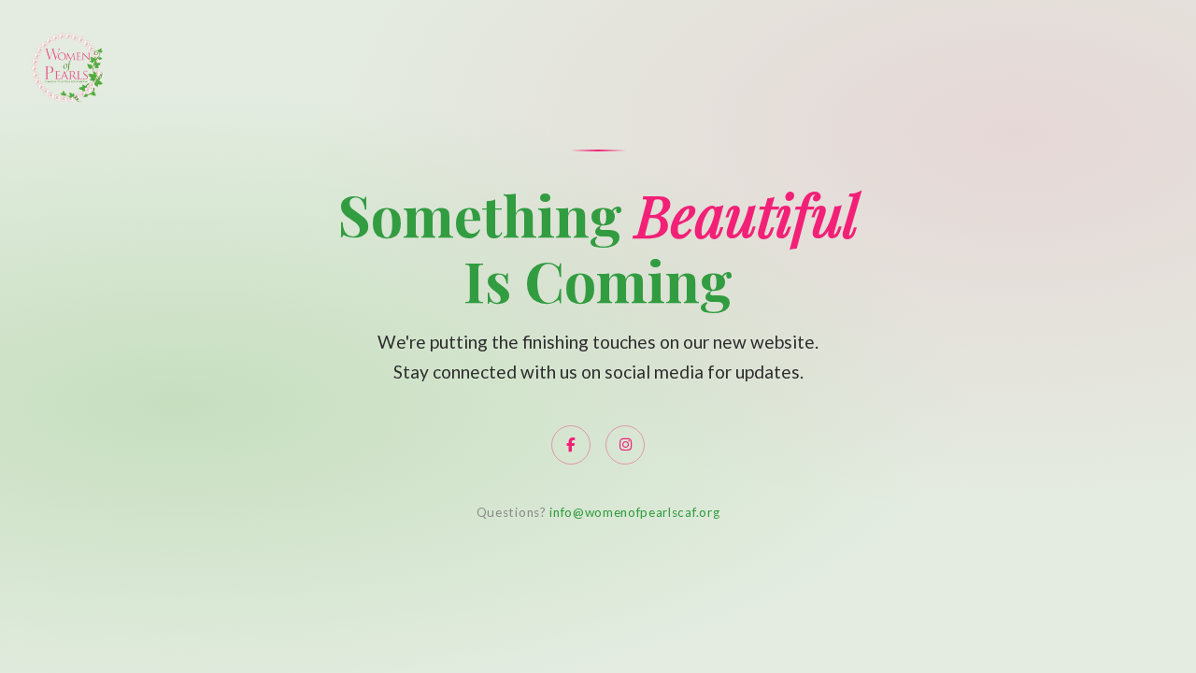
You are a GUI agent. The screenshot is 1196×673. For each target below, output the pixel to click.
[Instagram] (625, 445)
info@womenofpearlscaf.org (634, 512)
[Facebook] (571, 445)
